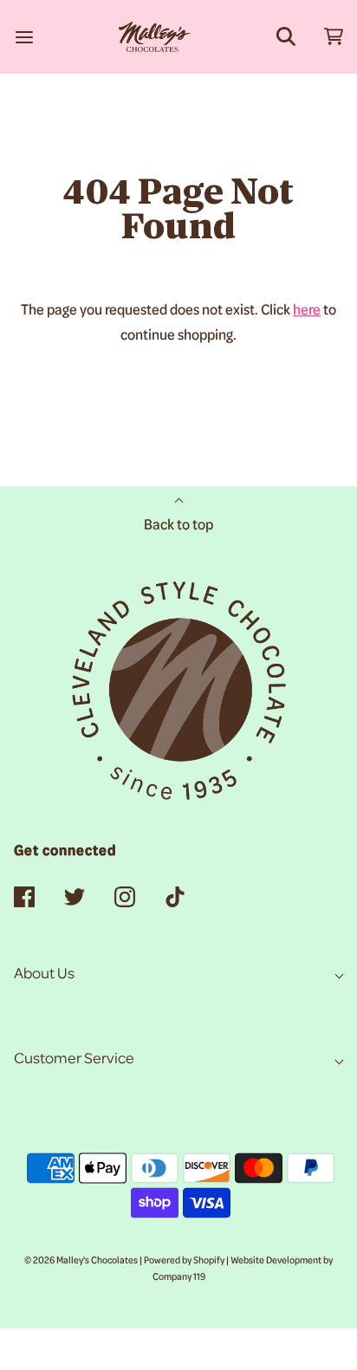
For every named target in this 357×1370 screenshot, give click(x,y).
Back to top (178, 526)
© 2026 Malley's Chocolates (81, 1261)
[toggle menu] (333, 37)
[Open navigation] (24, 37)
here (307, 311)
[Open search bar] (285, 37)
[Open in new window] (24, 898)
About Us (44, 975)
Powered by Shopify (184, 1261)
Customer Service (74, 1060)
